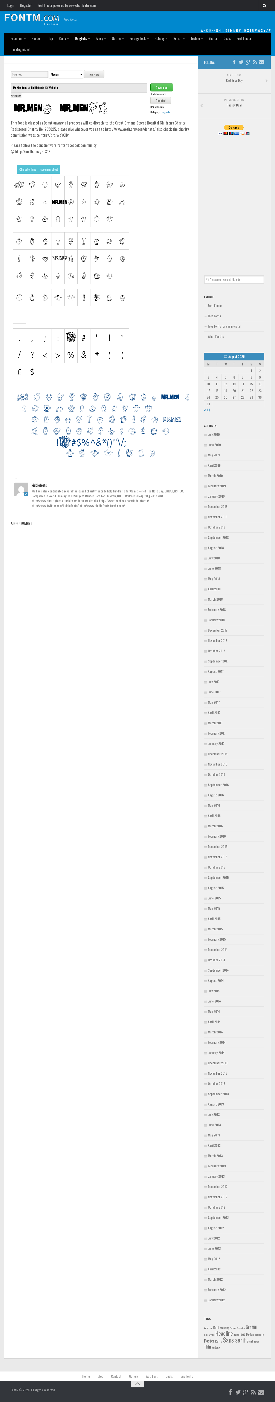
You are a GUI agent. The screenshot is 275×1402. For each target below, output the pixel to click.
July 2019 (214, 434)
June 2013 (214, 1124)
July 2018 (214, 558)
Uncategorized (20, 49)
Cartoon (233, 1328)
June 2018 (214, 568)
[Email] (261, 62)
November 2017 (217, 640)
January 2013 (216, 1176)
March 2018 (215, 599)
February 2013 (217, 1166)
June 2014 (214, 1001)
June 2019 (214, 444)
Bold (216, 1327)
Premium (17, 38)
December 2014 (218, 949)
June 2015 (214, 898)
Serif (250, 1341)
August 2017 (216, 671)
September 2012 (218, 1217)
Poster (209, 1341)
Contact (116, 1376)
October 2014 (216, 959)
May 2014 (214, 1011)
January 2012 (216, 1299)
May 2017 (214, 702)
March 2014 (215, 1032)
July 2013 (214, 1114)
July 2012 (214, 1238)
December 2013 (218, 1062)
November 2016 (217, 764)
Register (26, 5)
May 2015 (214, 908)
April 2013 (214, 1145)
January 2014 (216, 1052)
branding (224, 1328)
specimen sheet (49, 169)
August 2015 (216, 887)
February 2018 (217, 609)
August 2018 (216, 547)
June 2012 (214, 1248)
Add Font (152, 1376)
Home (86, 1376)
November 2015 (217, 856)
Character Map (27, 169)
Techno (195, 38)
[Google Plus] (248, 62)
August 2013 (216, 1104)
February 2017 (217, 733)
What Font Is (216, 336)
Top (50, 38)
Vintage (216, 1347)
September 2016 (218, 784)
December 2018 (218, 506)
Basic (62, 38)
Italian (236, 1334)
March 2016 (215, 825)
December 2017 (217, 630)
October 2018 (216, 527)
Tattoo (256, 1341)
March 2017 (215, 722)
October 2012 (216, 1207)
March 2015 (215, 929)
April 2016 (214, 815)
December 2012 (218, 1186)
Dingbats (81, 38)
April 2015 (214, 918)
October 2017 (216, 650)
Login (10, 5)
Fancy (99, 38)
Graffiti (251, 1327)
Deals (227, 38)
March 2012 (215, 1279)
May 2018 (214, 578)
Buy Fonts (186, 1376)
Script (177, 38)
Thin (207, 1346)
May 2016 (214, 805)
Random (37, 38)
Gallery (133, 1376)
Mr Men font (20, 87)
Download (162, 87)
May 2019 (214, 455)
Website (53, 87)
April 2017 (214, 712)
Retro (218, 1341)
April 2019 (214, 465)
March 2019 (215, 475)
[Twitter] (241, 62)
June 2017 (214, 692)
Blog (100, 1376)
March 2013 (215, 1155)
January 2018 (216, 619)
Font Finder (244, 38)
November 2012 (217, 1196)
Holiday (159, 38)
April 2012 (214, 1269)
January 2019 (216, 496)
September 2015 (218, 877)
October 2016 (216, 774)
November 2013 (217, 1073)
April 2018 (214, 588)
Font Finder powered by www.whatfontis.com (67, 5)
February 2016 (217, 836)
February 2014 (217, 1042)
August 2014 (216, 980)
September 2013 (218, 1093)
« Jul (207, 409)
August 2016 (216, 795)
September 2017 (218, 661)
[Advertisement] (234, 200)
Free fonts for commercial (224, 326)
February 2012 (217, 1289)
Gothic (116, 38)
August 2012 (216, 1227)
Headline (224, 1333)
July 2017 (214, 681)
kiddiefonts (37, 87)
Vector (213, 38)
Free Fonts (214, 315)
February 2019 (217, 485)
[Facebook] (234, 62)
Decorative (241, 1328)
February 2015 (217, 939)
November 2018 (217, 516)
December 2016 (218, 753)
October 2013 (216, 1083)
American (208, 1328)
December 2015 (218, 846)
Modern (250, 1334)
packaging (259, 1334)
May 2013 (214, 1135)
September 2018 (218, 537)
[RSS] (254, 62)
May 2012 (214, 1258)
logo (243, 1334)
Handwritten (209, 1334)
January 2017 (216, 743)
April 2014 (214, 1021)
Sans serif (234, 1339)
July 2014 (214, 990)
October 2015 (216, 867)
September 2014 (218, 970)
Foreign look (138, 38)
